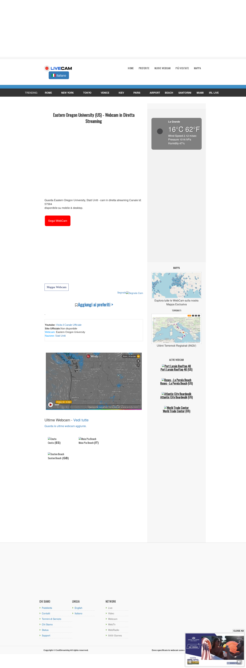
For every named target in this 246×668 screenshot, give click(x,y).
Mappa (197, 68)
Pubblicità (47, 607)
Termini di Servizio (51, 619)
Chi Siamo (47, 624)
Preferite (144, 68)
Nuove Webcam (162, 68)
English (78, 607)
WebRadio (113, 630)
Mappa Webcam (56, 287)
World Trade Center (174, 411)
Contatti (46, 613)
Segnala (121, 292)
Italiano (78, 613)
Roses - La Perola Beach (173, 383)
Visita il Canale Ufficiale (68, 324)
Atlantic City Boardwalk (173, 397)
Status (45, 630)
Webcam (112, 619)
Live (110, 607)
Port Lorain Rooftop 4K (174, 369)
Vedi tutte (81, 419)
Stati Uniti (60, 335)
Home (131, 68)
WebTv (111, 624)
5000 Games (115, 635)
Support (46, 635)
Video (111, 613)
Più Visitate (182, 68)
